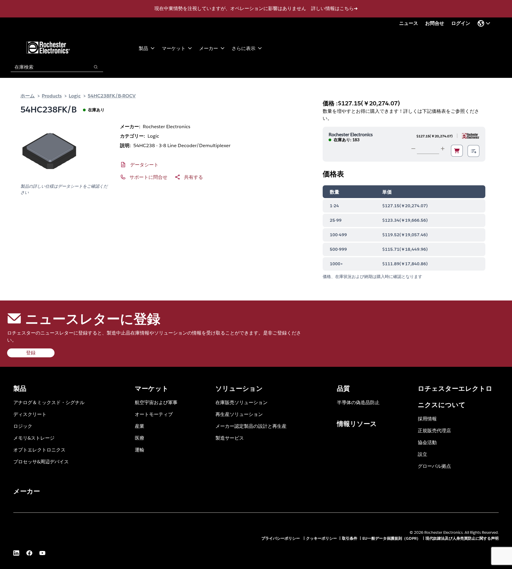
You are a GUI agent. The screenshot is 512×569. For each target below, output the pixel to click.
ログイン (460, 23)
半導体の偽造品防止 (358, 402)
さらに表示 (243, 48)
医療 (139, 438)
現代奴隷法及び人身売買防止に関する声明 (462, 538)
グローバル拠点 (434, 466)
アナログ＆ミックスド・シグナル (48, 402)
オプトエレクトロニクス (39, 449)
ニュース (408, 23)
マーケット (173, 48)
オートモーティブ (154, 414)
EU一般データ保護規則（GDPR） (391, 538)
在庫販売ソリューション (241, 402)
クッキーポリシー (321, 538)
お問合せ (434, 23)
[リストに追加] (473, 151)
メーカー (208, 48)
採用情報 (427, 418)
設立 (422, 454)
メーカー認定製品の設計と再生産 (251, 426)
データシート (144, 164)
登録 (31, 353)
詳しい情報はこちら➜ (334, 8)
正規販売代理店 (434, 430)
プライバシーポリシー (281, 538)
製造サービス (229, 438)
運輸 (139, 449)
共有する (193, 177)
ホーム (27, 95)
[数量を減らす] (413, 148)
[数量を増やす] (442, 148)
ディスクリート (30, 414)
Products (52, 95)
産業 (139, 426)
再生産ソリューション (239, 414)
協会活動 (427, 442)
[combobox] (47, 66)
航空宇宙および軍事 (156, 402)
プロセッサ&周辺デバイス (41, 461)
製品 (143, 48)
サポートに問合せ (148, 177)
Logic (75, 95)
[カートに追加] (457, 151)
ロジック (22, 426)
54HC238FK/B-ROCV (112, 95)
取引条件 (349, 538)
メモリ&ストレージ (34, 438)
